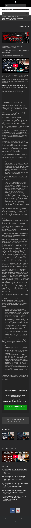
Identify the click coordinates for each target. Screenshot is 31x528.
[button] (3, 436)
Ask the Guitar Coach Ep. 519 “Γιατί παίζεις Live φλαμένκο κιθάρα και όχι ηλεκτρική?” (14, 491)
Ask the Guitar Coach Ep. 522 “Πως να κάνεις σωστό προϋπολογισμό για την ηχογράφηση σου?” (15, 470)
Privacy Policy (12, 519)
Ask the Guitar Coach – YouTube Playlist (13, 93)
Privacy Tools (18, 519)
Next (26, 26)
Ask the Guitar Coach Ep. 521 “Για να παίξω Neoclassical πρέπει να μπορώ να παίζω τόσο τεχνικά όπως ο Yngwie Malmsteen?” (15, 478)
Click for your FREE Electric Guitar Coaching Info (15, 407)
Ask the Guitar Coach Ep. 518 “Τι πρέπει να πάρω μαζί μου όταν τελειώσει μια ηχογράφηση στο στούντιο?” (14, 497)
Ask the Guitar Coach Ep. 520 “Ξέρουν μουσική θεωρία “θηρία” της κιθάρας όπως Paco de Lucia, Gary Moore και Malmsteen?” (15, 485)
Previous (21, 26)
